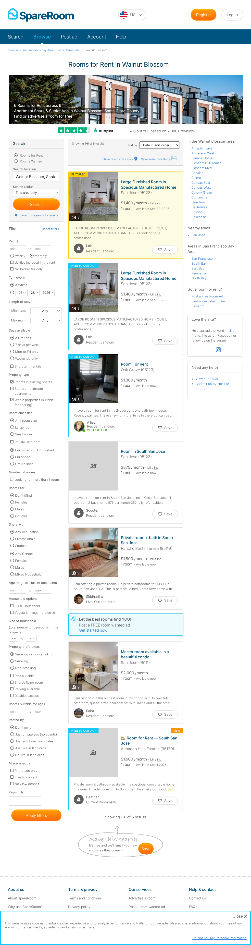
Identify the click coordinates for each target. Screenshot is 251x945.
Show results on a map (117, 159)
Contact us (197, 898)
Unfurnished (24, 464)
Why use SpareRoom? (25, 907)
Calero (196, 178)
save (146, 848)
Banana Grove (202, 158)
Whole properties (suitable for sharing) (34, 402)
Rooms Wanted (30, 161)
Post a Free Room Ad (207, 296)
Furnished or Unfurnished (34, 450)
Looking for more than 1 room (36, 479)
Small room (23, 434)
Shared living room (29, 682)
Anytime (21, 285)
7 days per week (27, 345)
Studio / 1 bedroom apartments (29, 391)
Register (203, 14)
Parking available (27, 689)
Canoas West (201, 187)
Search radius (23, 187)
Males (19, 509)
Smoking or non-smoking (34, 654)
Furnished (22, 457)
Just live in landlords (30, 748)
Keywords (16, 793)
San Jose (198, 235)
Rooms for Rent (31, 155)
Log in (232, 14)
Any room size (26, 420)
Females (21, 502)
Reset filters (50, 229)
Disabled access (27, 696)
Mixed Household (28, 574)
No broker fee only (29, 269)
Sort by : (133, 145)
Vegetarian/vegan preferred (35, 612)
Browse (42, 37)
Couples (21, 516)
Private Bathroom (27, 442)
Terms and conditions (85, 898)
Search (16, 37)
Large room (23, 427)
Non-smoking (25, 668)
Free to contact (26, 777)
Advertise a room (142, 898)
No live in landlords (29, 755)
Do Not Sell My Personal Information (219, 938)
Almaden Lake (201, 148)
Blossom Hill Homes (206, 163)
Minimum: (18, 310)
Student (21, 546)
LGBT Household (27, 606)
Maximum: (18, 320)
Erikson (197, 212)
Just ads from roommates (34, 741)
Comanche (199, 197)
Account (96, 37)
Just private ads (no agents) (36, 734)
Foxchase (198, 217)
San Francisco (202, 258)
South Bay (199, 263)
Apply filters (36, 815)
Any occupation (27, 532)
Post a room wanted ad (147, 907)
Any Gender (24, 554)
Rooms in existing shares (33, 382)
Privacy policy (79, 907)
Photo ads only (26, 771)
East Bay (197, 268)
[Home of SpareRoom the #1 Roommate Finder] (41, 15)
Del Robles (199, 207)
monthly (41, 256)
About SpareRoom (22, 898)
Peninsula (198, 273)
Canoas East (200, 182)
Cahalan (197, 173)
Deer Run (198, 202)
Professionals (25, 539)
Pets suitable (24, 676)
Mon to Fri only (26, 352)
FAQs (193, 907)
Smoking (21, 661)
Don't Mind (23, 495)
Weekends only (26, 358)
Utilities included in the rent (35, 262)
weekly (20, 256)
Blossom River (202, 168)
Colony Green (201, 192)
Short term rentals (28, 366)
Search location (24, 169)
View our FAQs (207, 379)
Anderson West (202, 153)
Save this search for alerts (38, 215)
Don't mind (23, 727)
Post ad (69, 37)
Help (121, 37)
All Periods (23, 338)
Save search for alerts (156, 159)
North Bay (198, 278)
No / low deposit (27, 784)
